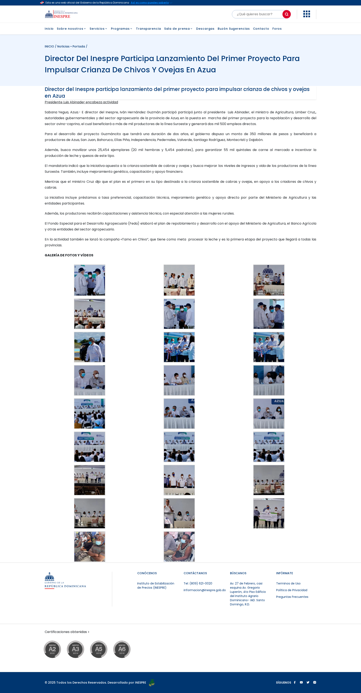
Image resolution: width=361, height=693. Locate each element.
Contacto (261, 28)
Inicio (49, 28)
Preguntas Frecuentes (292, 597)
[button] (306, 16)
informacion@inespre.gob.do (205, 590)
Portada (78, 46)
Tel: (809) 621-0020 (198, 583)
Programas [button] (120, 28)
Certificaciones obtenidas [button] (66, 632)
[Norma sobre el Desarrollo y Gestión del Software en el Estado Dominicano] (125, 650)
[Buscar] (286, 14)
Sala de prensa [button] (177, 28)
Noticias (63, 46)
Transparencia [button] (148, 28)
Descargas (205, 28)
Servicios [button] (97, 28)
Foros (277, 28)
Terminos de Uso (288, 583)
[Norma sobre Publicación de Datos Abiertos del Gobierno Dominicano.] (79, 650)
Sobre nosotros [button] (70, 28)
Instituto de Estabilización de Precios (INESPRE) (155, 585)
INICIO (50, 46)
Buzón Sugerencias (234, 28)
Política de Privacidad (291, 590)
